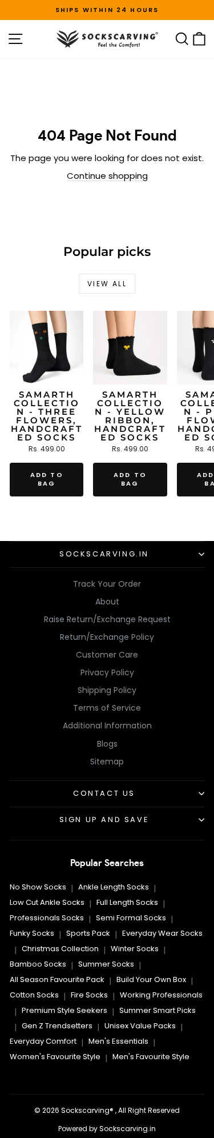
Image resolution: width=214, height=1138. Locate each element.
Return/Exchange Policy (107, 637)
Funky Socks (32, 933)
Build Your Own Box (151, 979)
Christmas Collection (60, 948)
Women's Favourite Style (55, 1056)
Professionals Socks (47, 917)
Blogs (107, 744)
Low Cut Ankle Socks (47, 902)
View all (107, 283)
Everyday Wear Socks (162, 933)
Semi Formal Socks (131, 917)
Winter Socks (135, 948)
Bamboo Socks (38, 964)
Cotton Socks (34, 994)
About (107, 601)
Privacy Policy (107, 672)
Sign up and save (104, 819)
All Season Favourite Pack (57, 979)
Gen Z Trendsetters (57, 1025)
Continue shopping (107, 176)
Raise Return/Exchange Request (107, 619)
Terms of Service (107, 708)
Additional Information (107, 725)
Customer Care (107, 654)
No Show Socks (38, 886)
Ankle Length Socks (113, 886)
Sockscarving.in (104, 553)
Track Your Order (107, 584)
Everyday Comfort (43, 1041)
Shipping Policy (107, 690)
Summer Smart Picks (157, 1010)
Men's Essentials (118, 1041)
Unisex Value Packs (140, 1025)
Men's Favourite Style (150, 1056)
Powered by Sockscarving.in (107, 1128)
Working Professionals (161, 994)
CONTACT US (104, 793)
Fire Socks (89, 994)
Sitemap (107, 761)
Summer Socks (106, 964)
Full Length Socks (127, 902)
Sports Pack (88, 933)
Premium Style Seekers (64, 1010)
